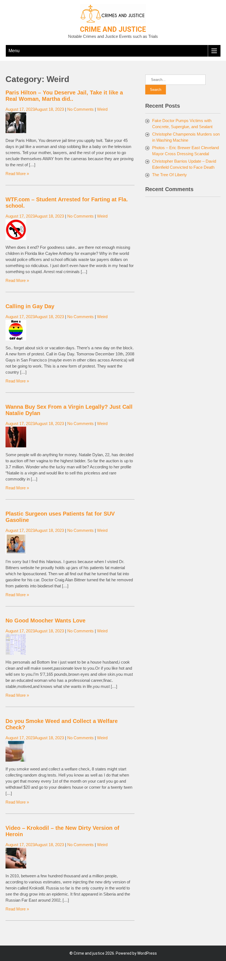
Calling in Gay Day (30, 306)
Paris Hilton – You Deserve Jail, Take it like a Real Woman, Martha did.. (64, 95)
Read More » (17, 173)
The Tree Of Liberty (169, 174)
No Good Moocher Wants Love (45, 620)
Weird (102, 109)
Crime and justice (113, 29)
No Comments (80, 109)
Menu (14, 50)
